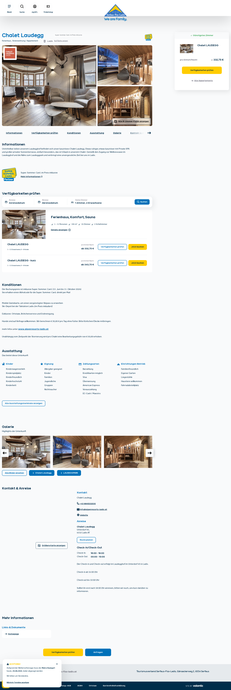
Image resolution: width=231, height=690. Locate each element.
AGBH (79, 686)
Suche (22, 12)
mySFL (35, 12)
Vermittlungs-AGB (63, 686)
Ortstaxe (93, 686)
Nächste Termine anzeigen (18, 682)
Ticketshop (48, 12)
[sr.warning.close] (56, 664)
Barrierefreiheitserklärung (114, 686)
